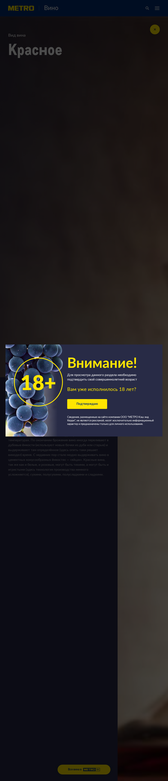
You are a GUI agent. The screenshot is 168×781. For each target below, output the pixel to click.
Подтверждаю (87, 403)
